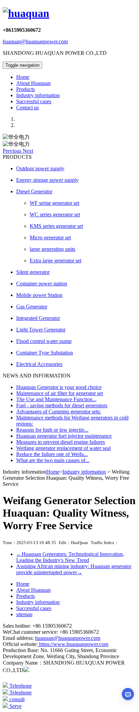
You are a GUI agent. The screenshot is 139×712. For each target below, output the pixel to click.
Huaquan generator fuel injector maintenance (64, 436)
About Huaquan (33, 83)
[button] (13, 151)
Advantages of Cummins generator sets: (58, 411)
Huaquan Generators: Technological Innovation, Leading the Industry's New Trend (70, 557)
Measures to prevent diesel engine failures (60, 442)
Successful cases (33, 101)
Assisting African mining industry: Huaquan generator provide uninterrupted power (73, 569)
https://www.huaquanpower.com (73, 644)
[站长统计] (26, 670)
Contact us (27, 107)
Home (22, 77)
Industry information (38, 95)
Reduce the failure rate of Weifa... (52, 454)
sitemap (24, 614)
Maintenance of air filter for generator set (59, 393)
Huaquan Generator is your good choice (59, 387)
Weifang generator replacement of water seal (63, 448)
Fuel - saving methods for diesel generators (61, 405)
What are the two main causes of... (52, 460)
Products (25, 89)
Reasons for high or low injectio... (52, 430)
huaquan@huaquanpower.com (35, 41)
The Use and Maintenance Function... (56, 399)
